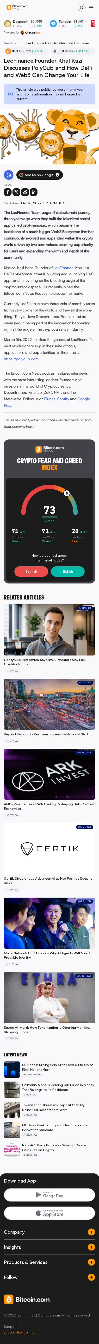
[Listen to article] (8, 175)
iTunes (49, 398)
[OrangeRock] (30, 32)
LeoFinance (63, 267)
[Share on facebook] (8, 192)
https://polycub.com (21, 358)
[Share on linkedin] (33, 192)
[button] (57, 175)
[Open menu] (91, 7)
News (8, 43)
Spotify (63, 398)
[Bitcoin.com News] (17, 8)
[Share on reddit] (25, 192)
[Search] (82, 7)
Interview (19, 43)
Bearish (31, 571)
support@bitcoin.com (21, 1332)
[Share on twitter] (16, 192)
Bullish (68, 571)
